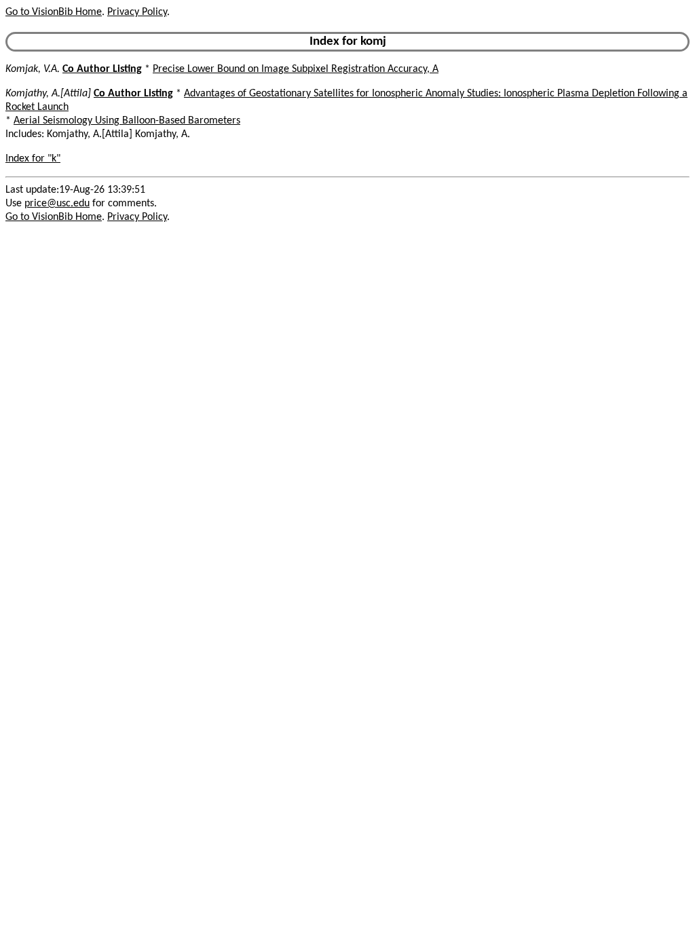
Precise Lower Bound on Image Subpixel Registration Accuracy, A (295, 69)
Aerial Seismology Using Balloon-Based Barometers (127, 120)
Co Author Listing (102, 69)
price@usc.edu (57, 203)
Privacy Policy (137, 12)
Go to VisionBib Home (53, 12)
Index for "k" (32, 158)
